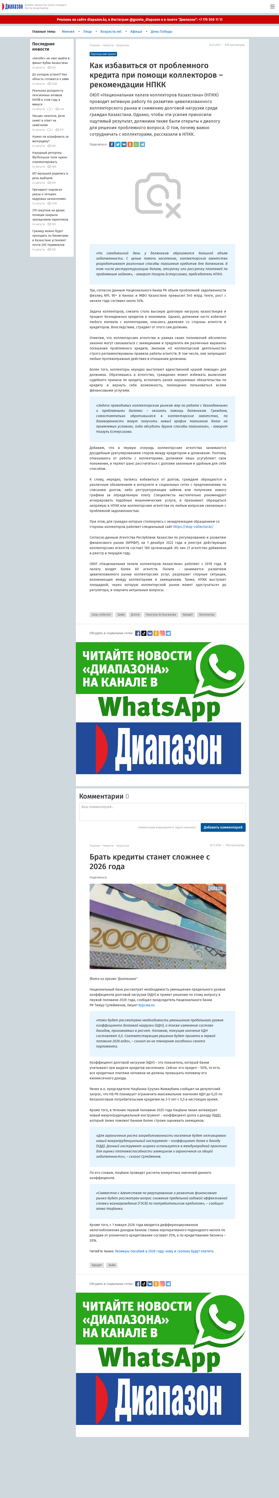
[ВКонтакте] (124, 144)
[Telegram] (142, 144)
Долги (135, 614)
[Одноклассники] (130, 144)
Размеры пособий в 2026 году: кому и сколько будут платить (164, 1251)
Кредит (188, 614)
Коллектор (206, 614)
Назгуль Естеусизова (161, 614)
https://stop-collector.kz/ (193, 527)
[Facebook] (111, 144)
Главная (95, 45)
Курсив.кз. (146, 1005)
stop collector (101, 614)
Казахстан (123, 45)
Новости (108, 45)
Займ (120, 614)
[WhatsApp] (136, 144)
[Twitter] (118, 144)
